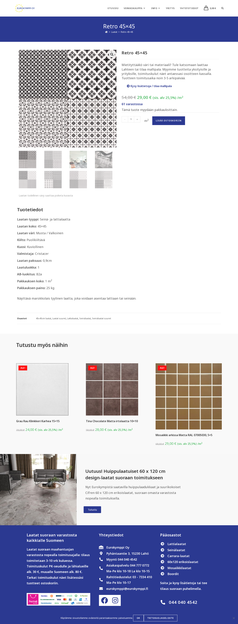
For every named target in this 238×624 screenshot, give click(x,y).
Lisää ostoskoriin (169, 120)
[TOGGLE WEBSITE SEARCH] (222, 8)
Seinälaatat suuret (101, 318)
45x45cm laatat (43, 318)
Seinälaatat (85, 318)
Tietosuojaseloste (160, 618)
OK (138, 618)
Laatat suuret (59, 318)
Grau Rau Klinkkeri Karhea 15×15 (38, 421)
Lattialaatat (72, 318)
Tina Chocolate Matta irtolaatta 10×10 (112, 421)
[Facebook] (104, 600)
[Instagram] (115, 600)
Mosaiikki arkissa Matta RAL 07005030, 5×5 (184, 435)
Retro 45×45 (127, 31)
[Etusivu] (106, 31)
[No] (233, 618)
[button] (112, 54)
